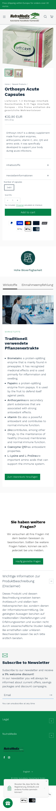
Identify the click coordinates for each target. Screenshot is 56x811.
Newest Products (19, 84)
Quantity (8, 195)
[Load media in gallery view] (9, 72)
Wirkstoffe (10, 285)
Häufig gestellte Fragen (28, 561)
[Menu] (4, 17)
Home (7, 84)
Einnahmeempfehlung (37, 285)
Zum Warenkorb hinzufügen (22, 476)
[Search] (45, 17)
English (26, 771)
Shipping (19, 205)
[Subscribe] (50, 695)
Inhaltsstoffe (13, 165)
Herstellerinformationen (19, 175)
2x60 (9, 187)
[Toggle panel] (51, 581)
